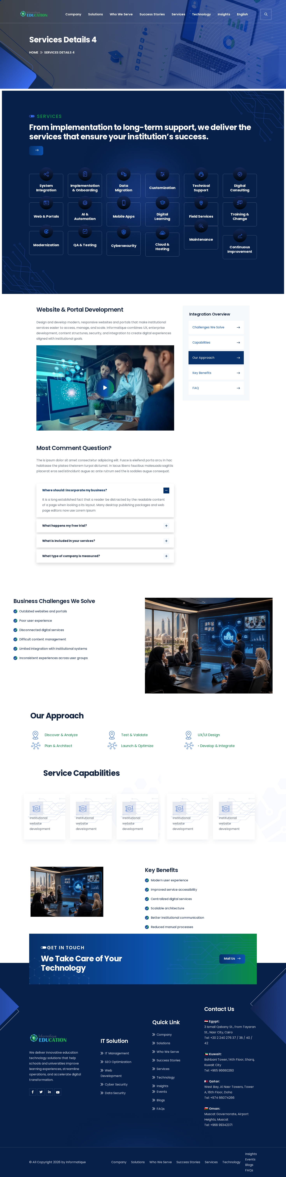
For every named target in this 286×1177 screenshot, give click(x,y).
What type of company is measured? (71, 556)
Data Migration (123, 188)
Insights (224, 14)
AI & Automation (85, 216)
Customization (162, 187)
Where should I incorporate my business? (74, 490)
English (242, 14)
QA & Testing (84, 245)
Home (33, 52)
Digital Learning (162, 216)
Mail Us (230, 958)
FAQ (195, 388)
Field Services (201, 216)
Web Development (111, 1073)
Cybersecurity (123, 245)
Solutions (95, 14)
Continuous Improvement (239, 245)
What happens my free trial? (64, 526)
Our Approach (203, 357)
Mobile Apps (124, 216)
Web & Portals (46, 216)
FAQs (161, 1109)
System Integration (46, 188)
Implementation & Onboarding (85, 188)
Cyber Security (116, 1084)
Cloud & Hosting (162, 245)
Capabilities (201, 342)
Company (73, 14)
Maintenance (201, 245)
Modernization (46, 245)
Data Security (115, 1093)
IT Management (117, 1053)
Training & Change (240, 216)
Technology (201, 14)
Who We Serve (121, 14)
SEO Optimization (118, 1062)
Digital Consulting (239, 188)
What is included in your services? (68, 541)
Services (178, 14)
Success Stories (152, 14)
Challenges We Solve (208, 327)
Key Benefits (201, 373)
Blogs (161, 1100)
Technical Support (201, 188)
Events (162, 1091)
